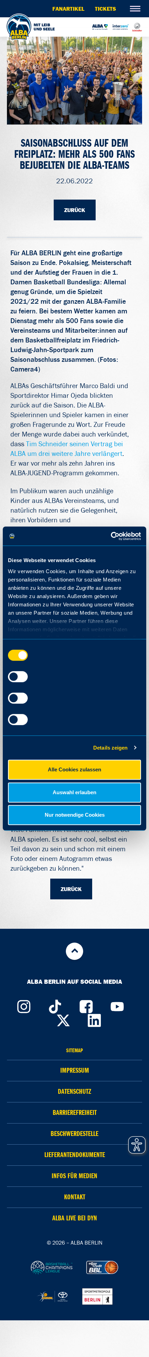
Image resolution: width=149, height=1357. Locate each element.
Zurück (74, 210)
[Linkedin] (95, 1019)
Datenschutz (74, 1091)
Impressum (74, 1070)
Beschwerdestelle (74, 1134)
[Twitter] (63, 1019)
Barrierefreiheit (75, 1113)
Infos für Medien (74, 1176)
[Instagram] (23, 1005)
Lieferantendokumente (74, 1155)
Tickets (105, 8)
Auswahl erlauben (74, 792)
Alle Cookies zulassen (74, 769)
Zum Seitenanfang (74, 951)
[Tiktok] (55, 1005)
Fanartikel (68, 8)
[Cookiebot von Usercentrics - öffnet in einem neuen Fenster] (110, 536)
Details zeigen (110, 748)
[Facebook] (86, 1005)
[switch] (18, 676)
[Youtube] (117, 1005)
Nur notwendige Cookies (75, 815)
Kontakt (74, 1197)
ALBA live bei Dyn (74, 1218)
